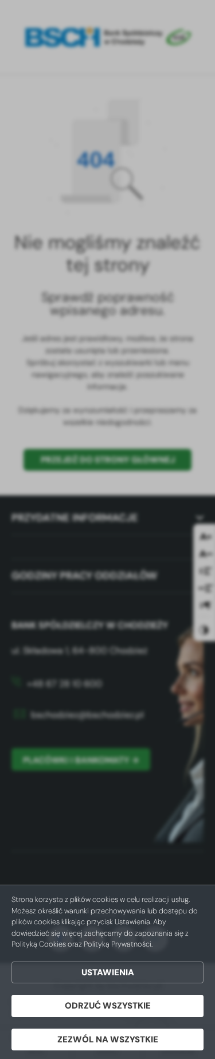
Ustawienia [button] (107, 972)
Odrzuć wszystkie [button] (108, 1005)
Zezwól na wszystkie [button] (107, 1039)
